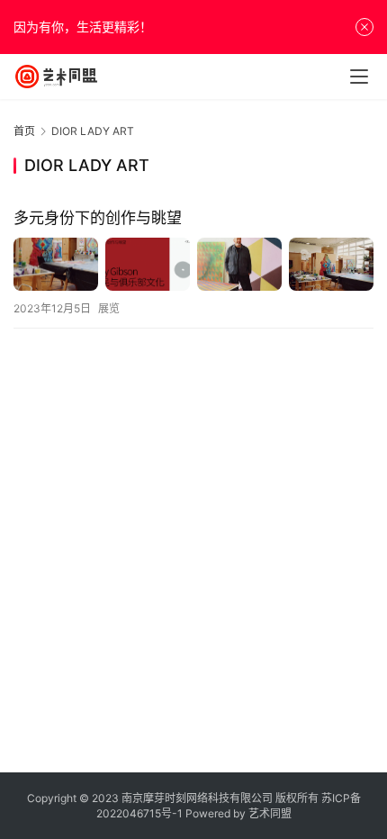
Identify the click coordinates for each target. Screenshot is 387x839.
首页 (24, 131)
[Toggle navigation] (359, 76)
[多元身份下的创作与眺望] (194, 264)
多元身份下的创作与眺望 (98, 218)
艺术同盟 (270, 813)
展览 (109, 308)
